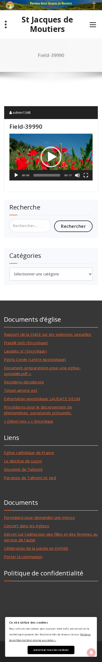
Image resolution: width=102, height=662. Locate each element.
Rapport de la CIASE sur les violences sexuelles (47, 334)
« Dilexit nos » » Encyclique (28, 421)
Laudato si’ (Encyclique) (25, 351)
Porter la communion (23, 556)
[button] (51, 156)
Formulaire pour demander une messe (39, 517)
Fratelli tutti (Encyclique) (26, 342)
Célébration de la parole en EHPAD (36, 548)
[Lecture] (16, 175)
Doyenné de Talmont (23, 469)
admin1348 (21, 112)
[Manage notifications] (91, 652)
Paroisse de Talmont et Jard (30, 477)
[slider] (46, 175)
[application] (51, 157)
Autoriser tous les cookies (51, 649)
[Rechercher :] (30, 225)
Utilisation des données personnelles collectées (50, 599)
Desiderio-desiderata (24, 381)
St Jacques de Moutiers (47, 24)
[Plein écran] (85, 175)
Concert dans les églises (26, 525)
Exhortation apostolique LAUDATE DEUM (42, 398)
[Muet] (77, 175)
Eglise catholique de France (29, 452)
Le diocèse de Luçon (23, 460)
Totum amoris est (20, 390)
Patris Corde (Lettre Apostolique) (35, 359)
